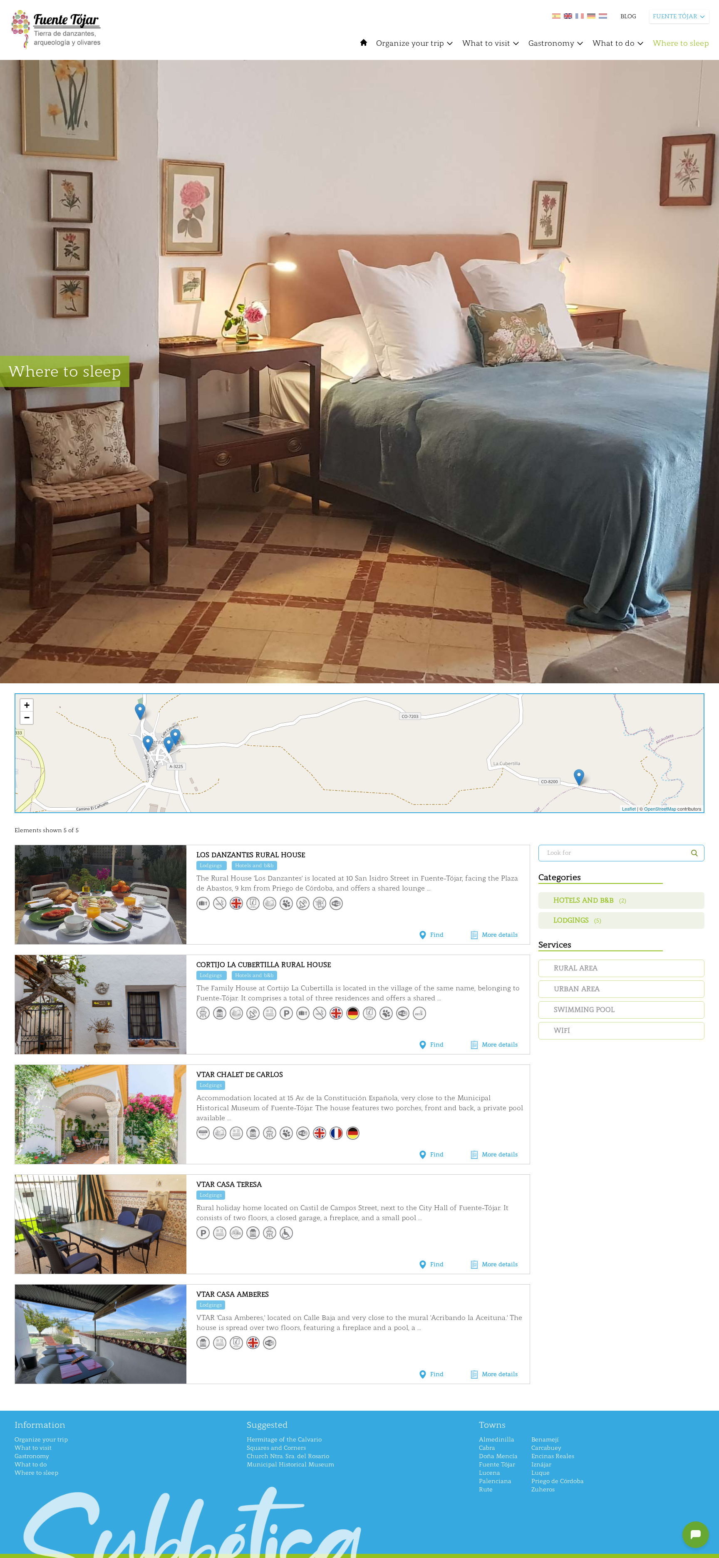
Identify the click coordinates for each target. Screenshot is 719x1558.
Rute (486, 1489)
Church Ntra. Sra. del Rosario (288, 1456)
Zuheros (543, 1489)
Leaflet (629, 808)
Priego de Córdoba (557, 1481)
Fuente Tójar (497, 1464)
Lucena (489, 1472)
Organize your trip (410, 43)
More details (500, 934)
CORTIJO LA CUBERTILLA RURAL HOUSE (263, 965)
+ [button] (27, 705)
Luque (540, 1472)
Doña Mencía (498, 1456)
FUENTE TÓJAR (675, 16)
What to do (614, 43)
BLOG (628, 16)
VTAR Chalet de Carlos (239, 1075)
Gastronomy (551, 43)
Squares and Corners (276, 1447)
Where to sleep (681, 43)
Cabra (487, 1447)
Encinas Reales (552, 1456)
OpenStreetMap (660, 808)
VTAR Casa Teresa (229, 1184)
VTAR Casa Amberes (232, 1294)
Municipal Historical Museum (290, 1464)
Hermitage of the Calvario (284, 1439)
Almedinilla (496, 1439)
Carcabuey (546, 1447)
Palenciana (495, 1481)
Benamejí (545, 1439)
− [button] (27, 717)
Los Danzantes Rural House (250, 855)
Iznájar (541, 1464)
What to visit (486, 43)
